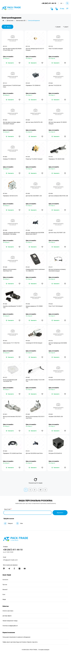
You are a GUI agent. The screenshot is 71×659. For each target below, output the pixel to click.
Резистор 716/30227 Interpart (34, 159)
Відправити (60, 512)
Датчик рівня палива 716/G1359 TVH (35, 380)
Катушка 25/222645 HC (55, 453)
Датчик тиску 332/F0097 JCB (57, 232)
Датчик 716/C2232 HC (55, 85)
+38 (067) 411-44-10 (49, 3)
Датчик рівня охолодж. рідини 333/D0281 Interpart (11, 123)
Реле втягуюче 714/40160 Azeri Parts (12, 86)
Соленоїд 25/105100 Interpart (34, 343)
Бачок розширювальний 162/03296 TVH (10, 380)
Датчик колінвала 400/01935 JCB (58, 195)
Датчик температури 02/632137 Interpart (35, 49)
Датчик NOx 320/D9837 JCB (34, 195)
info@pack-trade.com (10, 560)
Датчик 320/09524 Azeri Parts (34, 453)
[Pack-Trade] (3, 20)
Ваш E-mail (7, 509)
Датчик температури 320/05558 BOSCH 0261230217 (35, 233)
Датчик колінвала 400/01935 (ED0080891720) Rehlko (11, 233)
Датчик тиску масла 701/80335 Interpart (58, 123)
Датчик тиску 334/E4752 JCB (34, 122)
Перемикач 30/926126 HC (10, 195)
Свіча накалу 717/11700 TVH (11, 343)
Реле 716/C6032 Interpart (56, 48)
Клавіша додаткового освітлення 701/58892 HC (35, 270)
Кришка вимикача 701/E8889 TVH (34, 306)
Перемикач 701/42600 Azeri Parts (12, 453)
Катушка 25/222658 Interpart (57, 379)
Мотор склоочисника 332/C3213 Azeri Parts (35, 417)
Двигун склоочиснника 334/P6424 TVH (9, 270)
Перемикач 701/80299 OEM (56, 159)
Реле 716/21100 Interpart (56, 306)
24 (40, 490)
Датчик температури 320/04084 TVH (58, 343)
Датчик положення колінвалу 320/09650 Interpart (57, 270)
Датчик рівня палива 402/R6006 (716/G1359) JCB (12, 49)
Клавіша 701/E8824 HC (9, 159)
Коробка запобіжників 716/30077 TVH (12, 306)
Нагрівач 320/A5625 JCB (56, 416)
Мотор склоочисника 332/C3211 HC (12, 417)
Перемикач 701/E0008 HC (33, 85)
